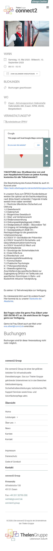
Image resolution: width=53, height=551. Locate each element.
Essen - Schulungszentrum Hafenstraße (26, 103)
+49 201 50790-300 (18, 495)
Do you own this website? (17, 145)
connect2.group (12, 503)
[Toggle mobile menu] (47, 7)
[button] (46, 141)
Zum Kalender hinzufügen (22, 74)
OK (38, 145)
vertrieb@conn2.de (13, 499)
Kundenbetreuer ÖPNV (16, 121)
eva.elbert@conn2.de (14, 326)
